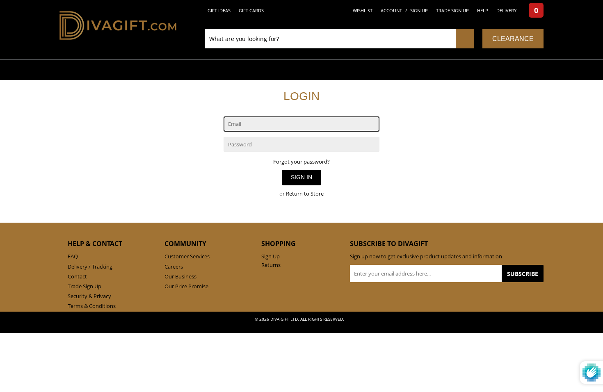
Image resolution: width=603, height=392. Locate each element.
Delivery (506, 10)
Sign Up (419, 10)
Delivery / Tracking (90, 266)
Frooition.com (309, 325)
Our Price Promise (186, 286)
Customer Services (187, 256)
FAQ (73, 256)
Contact (77, 276)
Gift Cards (251, 10)
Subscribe (522, 274)
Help (482, 10)
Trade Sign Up (452, 10)
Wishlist (362, 10)
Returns (271, 265)
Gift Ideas (219, 10)
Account (391, 10)
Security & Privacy (89, 296)
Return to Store (305, 193)
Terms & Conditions (92, 306)
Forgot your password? (301, 161)
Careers (173, 266)
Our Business (180, 276)
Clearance (513, 38)
